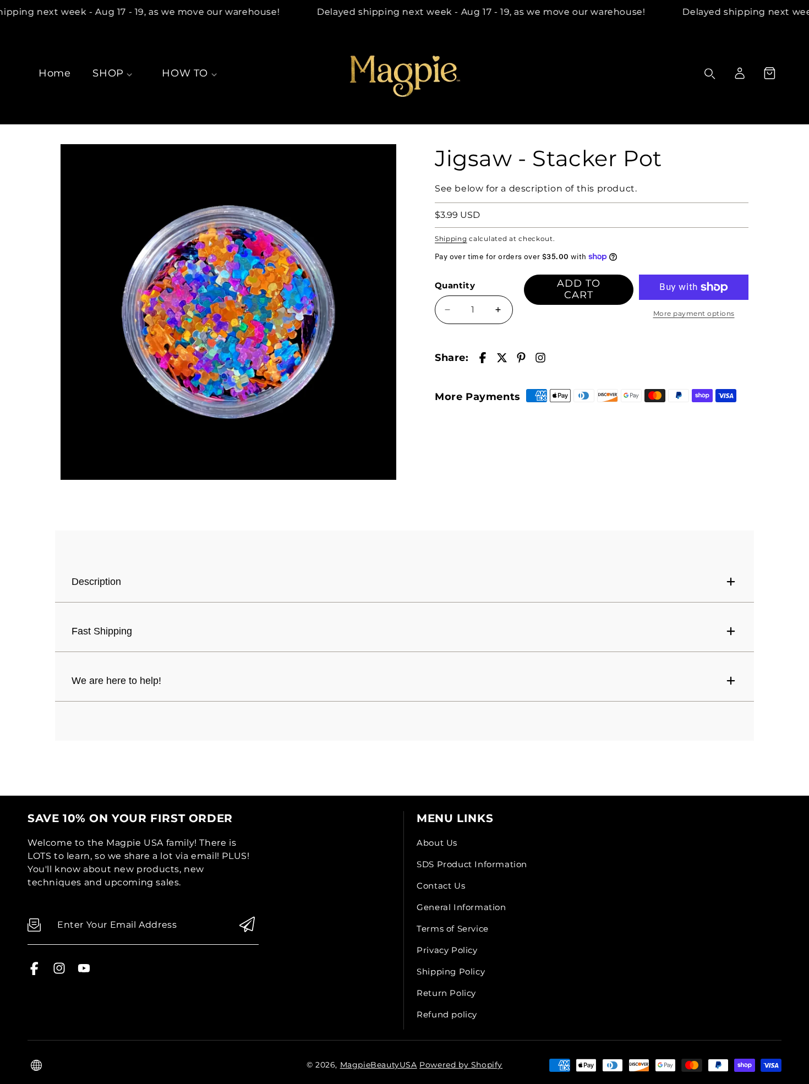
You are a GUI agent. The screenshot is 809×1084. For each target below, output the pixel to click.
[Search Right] (710, 73)
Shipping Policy (451, 971)
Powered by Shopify (460, 1065)
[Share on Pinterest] (521, 357)
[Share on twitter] (501, 357)
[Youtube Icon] (84, 972)
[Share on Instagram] (540, 357)
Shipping (451, 238)
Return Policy (446, 993)
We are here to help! (116, 680)
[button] (769, 73)
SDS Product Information (472, 864)
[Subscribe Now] (247, 925)
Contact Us (441, 885)
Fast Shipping (102, 631)
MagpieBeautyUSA (378, 1065)
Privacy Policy (447, 950)
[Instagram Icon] (59, 972)
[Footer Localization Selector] (36, 1065)
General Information (461, 907)
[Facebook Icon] (34, 972)
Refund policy (447, 1014)
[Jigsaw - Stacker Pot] (228, 312)
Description (96, 581)
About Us (437, 842)
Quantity (455, 285)
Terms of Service (453, 928)
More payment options (694, 313)
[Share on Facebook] (482, 357)
